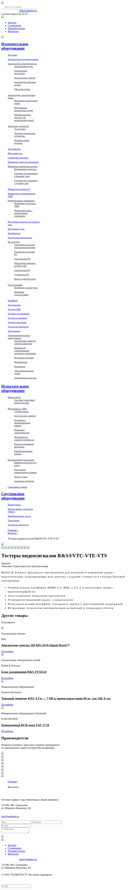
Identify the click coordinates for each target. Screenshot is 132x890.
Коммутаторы (14, 504)
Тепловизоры (14, 305)
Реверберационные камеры (23, 452)
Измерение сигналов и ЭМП (25, 204)
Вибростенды (14, 397)
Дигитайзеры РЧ (22, 259)
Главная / (13, 530)
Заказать (5, 563)
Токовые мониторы (17, 322)
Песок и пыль (20, 476)
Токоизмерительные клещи (23, 372)
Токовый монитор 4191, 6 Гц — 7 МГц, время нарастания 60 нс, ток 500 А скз (56, 698)
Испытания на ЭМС (17, 408)
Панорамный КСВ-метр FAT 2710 (25, 725)
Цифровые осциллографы (21, 293)
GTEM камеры (21, 411)
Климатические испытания (21, 460)
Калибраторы (14, 233)
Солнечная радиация (24, 481)
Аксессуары (19, 129)
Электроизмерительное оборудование (19, 336)
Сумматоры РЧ (21, 274)
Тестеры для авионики (18, 313)
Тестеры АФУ (14, 309)
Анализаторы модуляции (20, 72)
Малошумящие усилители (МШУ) (20, 510)
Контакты (13, 31)
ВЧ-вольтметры (15, 153)
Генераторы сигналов (18, 157)
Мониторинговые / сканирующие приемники (23, 213)
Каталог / (13, 533)
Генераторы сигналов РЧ (24, 253)
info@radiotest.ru (28, 10)
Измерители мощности (19, 189)
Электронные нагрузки (25, 378)
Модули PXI (14, 242)
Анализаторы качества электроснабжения (25, 342)
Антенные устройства (18, 126)
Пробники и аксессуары (25, 287)
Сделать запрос (9, 14)
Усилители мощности (18, 326)
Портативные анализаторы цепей (23, 109)
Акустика (12, 55)
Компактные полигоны (25, 169)
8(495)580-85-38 (10, 10)
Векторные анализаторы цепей (26, 102)
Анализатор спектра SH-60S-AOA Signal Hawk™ (35, 645)
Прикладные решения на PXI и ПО (24, 264)
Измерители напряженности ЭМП (21, 195)
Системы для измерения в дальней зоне (26, 182)
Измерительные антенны (21, 141)
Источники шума (16, 229)
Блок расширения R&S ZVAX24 (24, 672)
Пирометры (19, 366)
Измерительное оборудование (14, 46)
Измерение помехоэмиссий (21, 431)
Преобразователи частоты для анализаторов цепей (24, 118)
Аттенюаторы (14, 149)
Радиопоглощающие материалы (24, 445)
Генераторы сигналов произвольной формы (24, 246)
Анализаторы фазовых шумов (25, 83)
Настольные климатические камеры (25, 471)
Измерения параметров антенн (23, 166)
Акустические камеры (24, 416)
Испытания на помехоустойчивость (24, 438)
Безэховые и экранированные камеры (22, 423)
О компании (14, 25)
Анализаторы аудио (23, 66)
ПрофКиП (12, 300)
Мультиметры (20, 362)
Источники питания (24, 357)
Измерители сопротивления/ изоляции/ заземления (25, 351)
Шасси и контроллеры (25, 279)
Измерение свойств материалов (23, 162)
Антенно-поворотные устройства (24, 134)
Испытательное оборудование (15, 388)
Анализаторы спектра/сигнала (22, 63)
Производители (16, 28)
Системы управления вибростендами (24, 401)
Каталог (12, 22)
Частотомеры (14, 331)
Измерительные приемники (21, 200)
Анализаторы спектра (24, 78)
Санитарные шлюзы (17, 487)
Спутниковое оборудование (13, 496)
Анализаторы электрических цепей (21, 96)
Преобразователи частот (19, 516)
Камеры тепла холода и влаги (25, 464)
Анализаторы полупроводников (23, 59)
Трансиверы (13, 520)
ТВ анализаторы (22, 89)
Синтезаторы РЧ (22, 270)
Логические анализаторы (20, 237)
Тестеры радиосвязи (17, 318)
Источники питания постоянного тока (24, 223)
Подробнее (7, 651)
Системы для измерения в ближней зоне (26, 175)
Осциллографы (15, 285)
